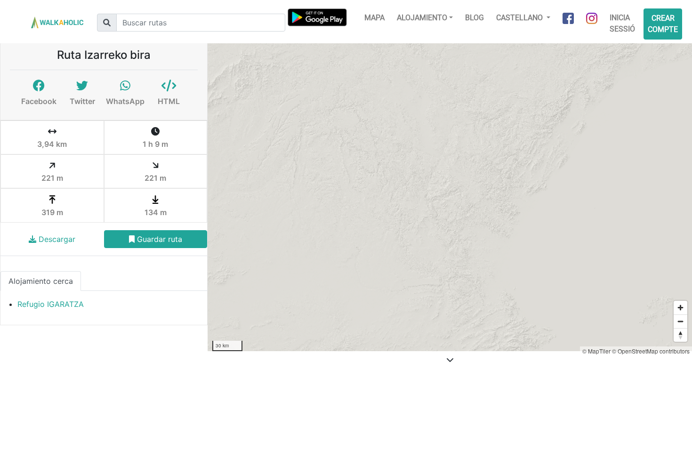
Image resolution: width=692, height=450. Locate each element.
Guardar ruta (158, 239)
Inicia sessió (622, 23)
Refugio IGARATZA (50, 304)
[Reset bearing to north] (680, 335)
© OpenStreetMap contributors (651, 351)
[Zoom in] (680, 307)
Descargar (55, 239)
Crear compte (663, 24)
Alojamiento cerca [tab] (40, 281)
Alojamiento (422, 17)
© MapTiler (596, 351)
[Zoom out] (680, 321)
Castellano (520, 17)
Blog (474, 17)
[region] (450, 197)
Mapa (374, 17)
